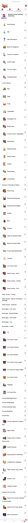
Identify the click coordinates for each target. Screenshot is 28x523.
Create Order (18, 10)
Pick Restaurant (10, 10)
